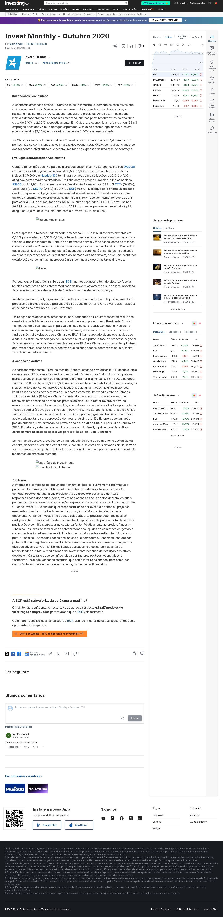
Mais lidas (12, 14)
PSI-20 (17, 184)
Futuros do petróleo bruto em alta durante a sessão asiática (180, 251)
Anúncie (194, 815)
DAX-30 (129, 166)
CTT (118, 184)
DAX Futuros (159, 80)
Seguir (137, 62)
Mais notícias (177, 309)
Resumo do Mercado (51, 14)
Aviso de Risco (211, 909)
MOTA (37, 188)
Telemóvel (158, 815)
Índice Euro (158, 106)
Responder (14, 747)
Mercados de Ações (72, 14)
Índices (168, 37)
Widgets (157, 828)
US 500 (156, 95)
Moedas (157, 37)
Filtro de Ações (130, 9)
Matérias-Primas (182, 37)
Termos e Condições (161, 909)
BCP (72, 188)
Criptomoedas (104, 14)
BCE (69, 281)
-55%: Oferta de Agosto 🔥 (155, 3)
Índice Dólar (159, 100)
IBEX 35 (157, 90)
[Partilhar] (115, 46)
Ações (195, 37)
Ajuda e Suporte (199, 821)
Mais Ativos (159, 332)
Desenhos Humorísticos (124, 14)
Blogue (156, 808)
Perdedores (191, 332)
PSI (154, 74)
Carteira (157, 821)
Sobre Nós (196, 808)
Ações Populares (164, 395)
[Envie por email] (67, 653)
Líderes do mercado (166, 323)
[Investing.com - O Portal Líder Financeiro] (18, 3)
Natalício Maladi (21, 734)
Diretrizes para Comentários (18, 727)
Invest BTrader (35, 57)
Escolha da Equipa (30, 14)
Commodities (89, 14)
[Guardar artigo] (123, 46)
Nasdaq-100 (49, 175)
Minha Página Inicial (54, 62)
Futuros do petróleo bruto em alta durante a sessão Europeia (180, 296)
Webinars (141, 14)
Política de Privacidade (188, 909)
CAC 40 (157, 85)
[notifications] (210, 3)
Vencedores (175, 332)
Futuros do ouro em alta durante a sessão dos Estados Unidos (180, 237)
